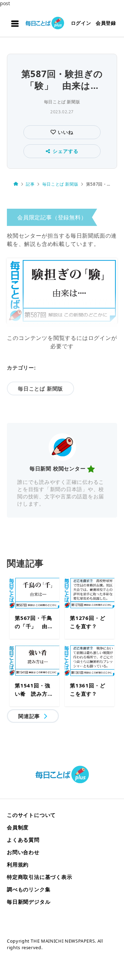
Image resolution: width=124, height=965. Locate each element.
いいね (64, 132)
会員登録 (106, 23)
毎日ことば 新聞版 (62, 102)
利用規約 (18, 864)
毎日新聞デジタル (28, 901)
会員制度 (18, 827)
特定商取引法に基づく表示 (39, 876)
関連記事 (29, 716)
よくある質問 (23, 839)
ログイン (81, 23)
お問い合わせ (23, 852)
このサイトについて (31, 814)
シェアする (65, 151)
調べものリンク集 (28, 889)
